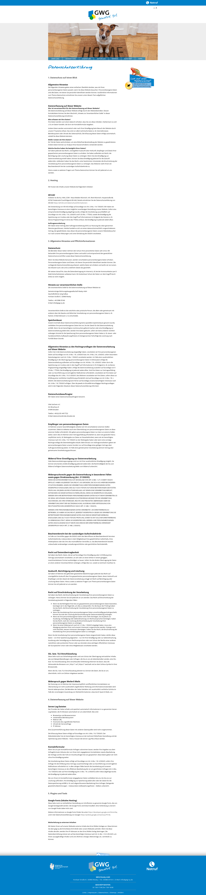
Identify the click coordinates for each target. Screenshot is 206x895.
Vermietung (70, 59)
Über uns (55, 59)
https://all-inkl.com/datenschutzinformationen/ (70, 203)
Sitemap (113, 892)
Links (84, 892)
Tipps (140, 59)
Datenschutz (103, 892)
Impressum (92, 892)
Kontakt (128, 59)
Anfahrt (121, 892)
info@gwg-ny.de (127, 880)
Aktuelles (101, 59)
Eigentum (86, 59)
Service (115, 59)
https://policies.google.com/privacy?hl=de (95, 815)
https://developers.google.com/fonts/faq (102, 812)
